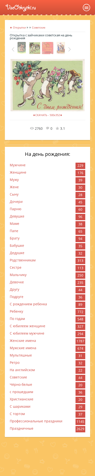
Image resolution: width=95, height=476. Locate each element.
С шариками (20, 406)
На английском (22, 369)
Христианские (21, 399)
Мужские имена (23, 348)
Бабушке (17, 245)
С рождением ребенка (28, 304)
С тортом (17, 413)
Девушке (17, 216)
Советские (18, 377)
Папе (14, 230)
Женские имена (23, 340)
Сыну (14, 194)
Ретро (14, 362)
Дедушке (17, 252)
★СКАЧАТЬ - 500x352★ (47, 115)
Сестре (15, 267)
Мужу (14, 179)
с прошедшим (21, 391)
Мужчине (18, 165)
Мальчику (18, 274)
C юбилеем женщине (27, 326)
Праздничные (21, 428)
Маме (14, 223)
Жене (14, 187)
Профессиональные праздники (36, 421)
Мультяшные (21, 355)
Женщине (18, 172)
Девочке (17, 282)
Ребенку (16, 311)
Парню (15, 209)
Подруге (16, 296)
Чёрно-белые (21, 384)
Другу (14, 289)
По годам (17, 318)
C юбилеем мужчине (27, 333)
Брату (14, 238)
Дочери (16, 201)
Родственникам (23, 260)
